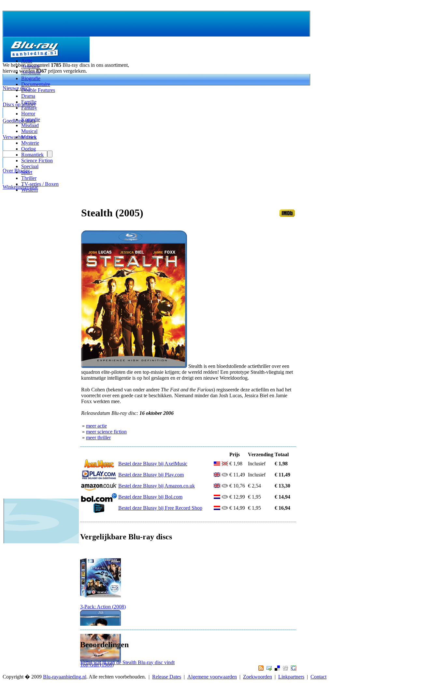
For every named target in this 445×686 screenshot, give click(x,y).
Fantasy (29, 107)
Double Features (38, 90)
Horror (28, 113)
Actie (26, 61)
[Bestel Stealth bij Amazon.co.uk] (99, 489)
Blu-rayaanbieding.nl (64, 676)
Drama (28, 96)
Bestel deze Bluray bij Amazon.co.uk (156, 486)
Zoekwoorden (257, 676)
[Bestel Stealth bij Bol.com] (99, 500)
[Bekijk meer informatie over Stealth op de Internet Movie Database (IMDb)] (287, 215)
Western (29, 190)
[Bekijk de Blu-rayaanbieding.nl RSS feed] (260, 669)
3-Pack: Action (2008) (103, 606)
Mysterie (30, 143)
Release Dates (166, 676)
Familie (28, 102)
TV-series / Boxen (40, 184)
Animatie (30, 66)
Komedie (30, 119)
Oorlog (28, 149)
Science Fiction (37, 160)
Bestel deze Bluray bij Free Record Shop (160, 508)
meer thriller (98, 437)
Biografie (30, 78)
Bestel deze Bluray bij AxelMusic (152, 463)
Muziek (29, 137)
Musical (29, 131)
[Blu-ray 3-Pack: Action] (100, 602)
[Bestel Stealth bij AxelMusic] (99, 467)
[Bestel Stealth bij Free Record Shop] (99, 511)
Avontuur (31, 72)
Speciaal (29, 166)
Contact (318, 676)
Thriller (28, 178)
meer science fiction (106, 431)
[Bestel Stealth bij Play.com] (99, 478)
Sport (26, 172)
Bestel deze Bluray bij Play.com (151, 474)
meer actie (96, 426)
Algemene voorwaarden (212, 676)
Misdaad (30, 125)
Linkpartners (291, 676)
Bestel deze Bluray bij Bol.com (150, 497)
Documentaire (35, 84)
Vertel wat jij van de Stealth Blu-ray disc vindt (127, 662)
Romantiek (32, 154)
